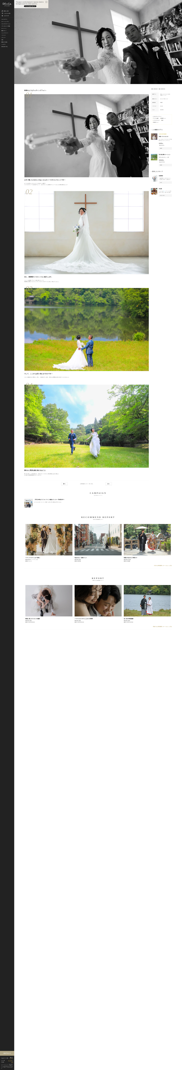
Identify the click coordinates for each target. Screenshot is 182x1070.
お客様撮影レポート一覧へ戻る (86, 483)
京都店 (161, 102)
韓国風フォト (163, 118)
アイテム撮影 (156, 118)
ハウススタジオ (156, 120)
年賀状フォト (156, 122)
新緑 (162, 120)
